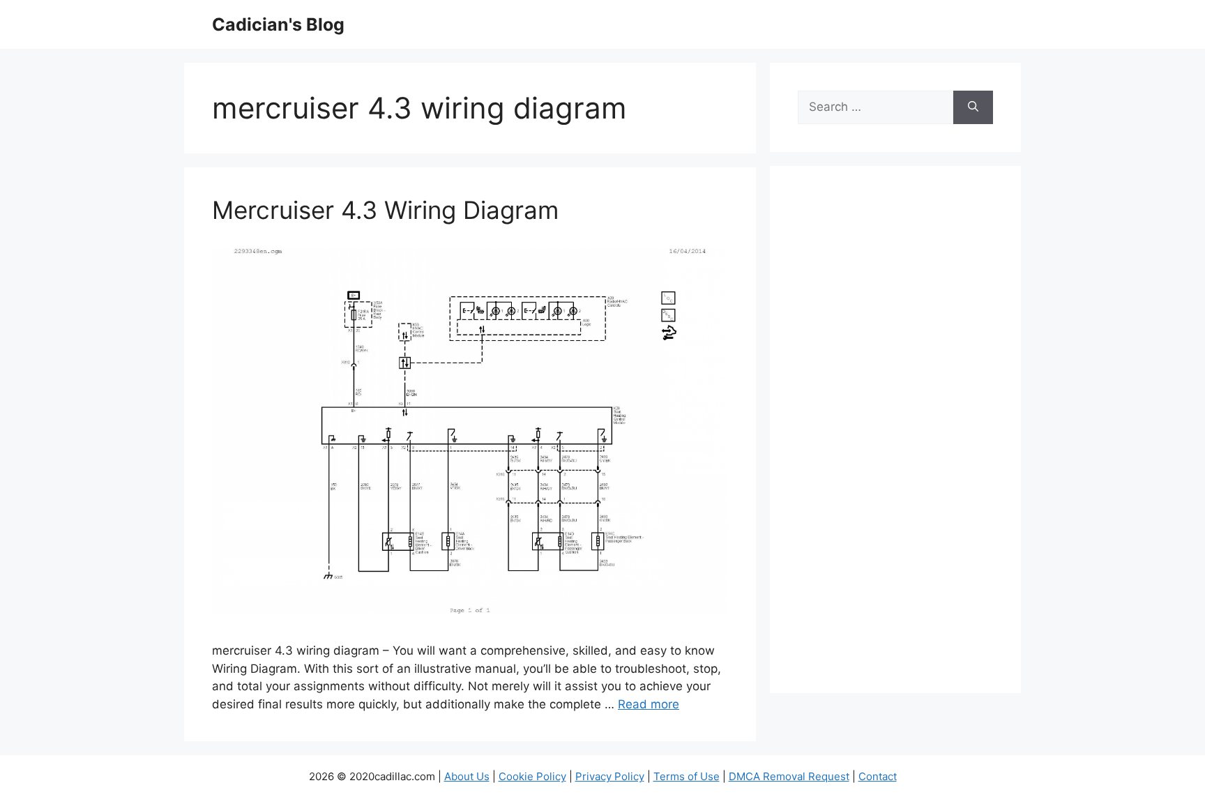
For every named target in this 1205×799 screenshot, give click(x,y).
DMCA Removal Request (789, 776)
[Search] (973, 107)
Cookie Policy (532, 776)
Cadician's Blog (278, 24)
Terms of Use (686, 776)
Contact (877, 776)
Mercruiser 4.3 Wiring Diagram (385, 210)
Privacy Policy (609, 776)
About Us (467, 776)
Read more (648, 704)
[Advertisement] (895, 438)
